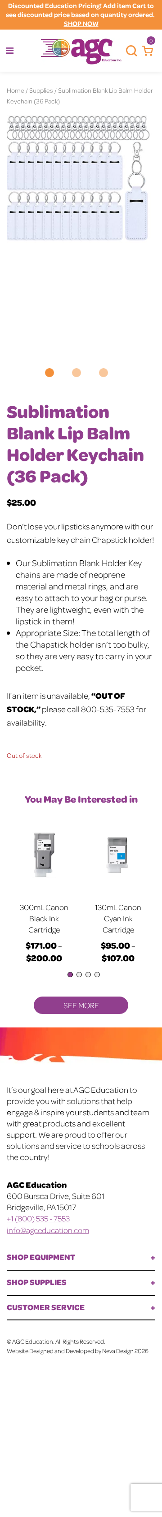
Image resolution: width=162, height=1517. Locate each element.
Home (15, 90)
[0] (145, 51)
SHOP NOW (81, 23)
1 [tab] (70, 974)
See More (81, 1005)
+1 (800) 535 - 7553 (38, 1218)
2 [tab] (79, 974)
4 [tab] (97, 974)
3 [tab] (88, 974)
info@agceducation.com (48, 1230)
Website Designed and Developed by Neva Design (70, 1350)
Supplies (41, 90)
